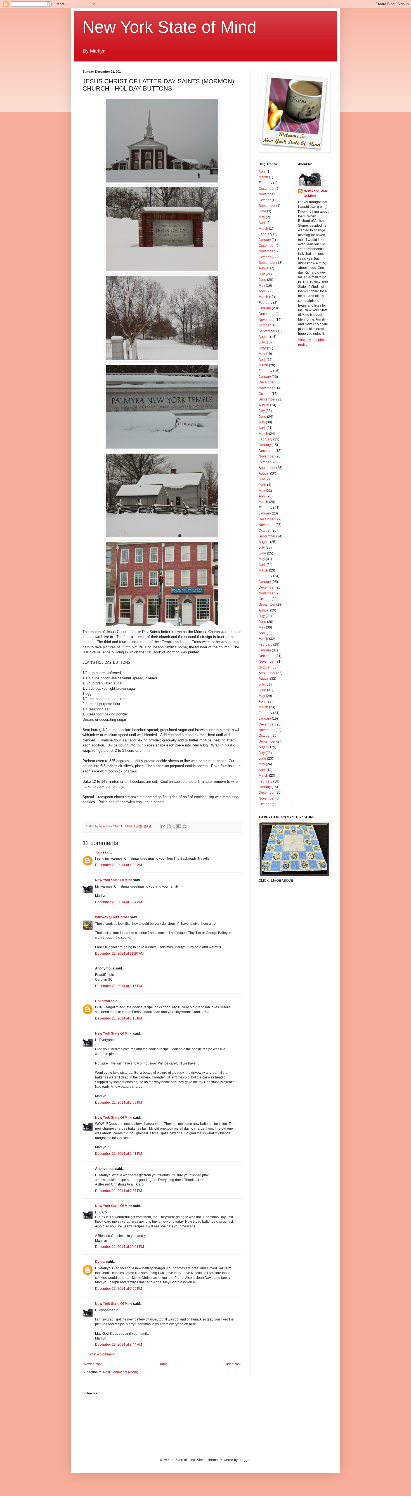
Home (163, 1364)
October (265, 200)
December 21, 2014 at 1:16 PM (118, 986)
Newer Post (92, 1364)
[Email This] (163, 826)
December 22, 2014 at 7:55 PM (118, 1289)
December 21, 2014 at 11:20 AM (119, 954)
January (265, 240)
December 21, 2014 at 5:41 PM (118, 1154)
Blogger (244, 1460)
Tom (98, 852)
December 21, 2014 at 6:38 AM (118, 865)
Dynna (100, 1262)
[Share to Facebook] (179, 826)
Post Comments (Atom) (120, 1372)
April (262, 172)
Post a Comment (102, 1354)
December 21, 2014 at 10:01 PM (119, 1247)
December (267, 189)
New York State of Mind (169, 27)
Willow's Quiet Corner (112, 917)
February (265, 183)
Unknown (102, 1001)
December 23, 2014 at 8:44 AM (118, 1344)
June (262, 211)
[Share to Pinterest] (184, 826)
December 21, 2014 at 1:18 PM (118, 1018)
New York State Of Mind (113, 880)
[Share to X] (174, 826)
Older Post (232, 1364)
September (267, 206)
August (264, 268)
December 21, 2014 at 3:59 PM (118, 1102)
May (262, 217)
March (263, 177)
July (262, 274)
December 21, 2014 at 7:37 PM (118, 1191)
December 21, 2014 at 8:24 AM (118, 902)
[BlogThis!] (168, 826)
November (267, 194)
